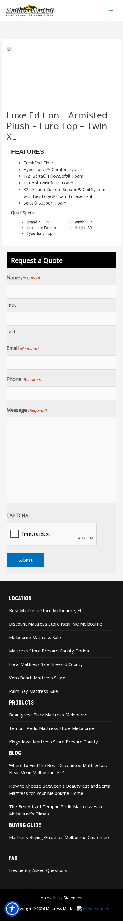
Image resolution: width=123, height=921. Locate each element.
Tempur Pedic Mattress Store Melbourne (51, 728)
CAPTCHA (17, 515)
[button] (12, 908)
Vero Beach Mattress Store (37, 678)
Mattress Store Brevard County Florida (49, 651)
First (11, 305)
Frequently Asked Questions (38, 870)
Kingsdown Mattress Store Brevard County (53, 742)
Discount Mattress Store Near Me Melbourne (55, 624)
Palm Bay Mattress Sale (33, 691)
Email (22, 348)
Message (26, 410)
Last (11, 332)
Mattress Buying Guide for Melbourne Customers (59, 837)
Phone (24, 379)
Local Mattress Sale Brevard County (46, 664)
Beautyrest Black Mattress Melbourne (48, 715)
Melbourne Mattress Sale (35, 637)
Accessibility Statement (61, 897)
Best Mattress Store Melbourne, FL (45, 610)
